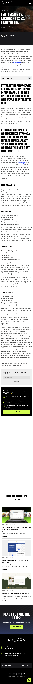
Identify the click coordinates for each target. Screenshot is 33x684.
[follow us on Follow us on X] (14, 674)
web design (17, 62)
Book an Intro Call (16, 412)
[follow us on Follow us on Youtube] (24, 674)
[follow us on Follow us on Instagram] (21, 674)
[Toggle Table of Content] (29, 78)
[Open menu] (30, 3)
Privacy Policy (23, 676)
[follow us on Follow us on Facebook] (19, 674)
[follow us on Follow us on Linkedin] (16, 674)
